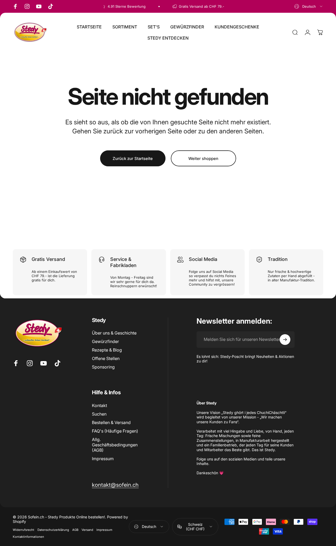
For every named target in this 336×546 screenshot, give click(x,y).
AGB (75, 530)
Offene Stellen (106, 358)
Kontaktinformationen (28, 537)
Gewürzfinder (105, 341)
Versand (87, 530)
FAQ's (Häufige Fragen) (115, 431)
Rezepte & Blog (107, 350)
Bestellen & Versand (111, 422)
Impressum (103, 458)
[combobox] (308, 6)
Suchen (99, 414)
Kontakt (99, 405)
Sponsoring (103, 367)
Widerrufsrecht (23, 530)
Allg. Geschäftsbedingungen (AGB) (115, 445)
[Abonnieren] (285, 339)
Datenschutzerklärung (53, 530)
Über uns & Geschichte (114, 333)
